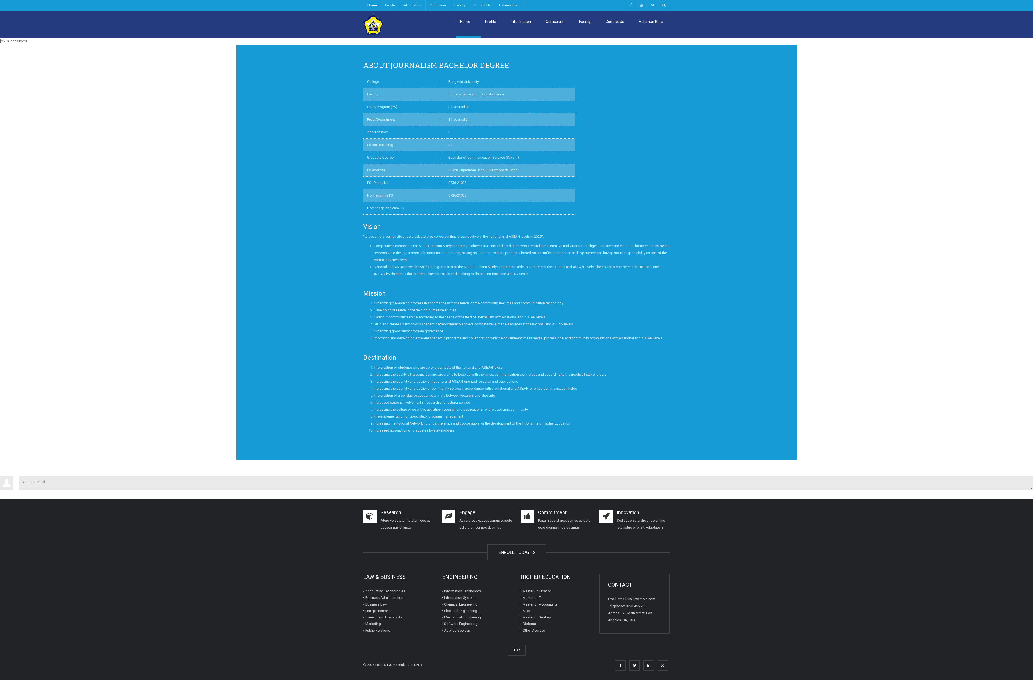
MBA (526, 611)
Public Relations (377, 630)
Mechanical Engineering (462, 617)
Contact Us (482, 5)
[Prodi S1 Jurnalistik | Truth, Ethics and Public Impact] (373, 24)
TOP (517, 650)
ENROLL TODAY (515, 552)
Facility (459, 5)
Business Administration (384, 598)
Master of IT (532, 598)
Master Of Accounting (540, 604)
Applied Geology (457, 630)
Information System (459, 598)
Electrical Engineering (460, 611)
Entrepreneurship (378, 611)
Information (412, 5)
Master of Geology (537, 617)
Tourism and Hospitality (383, 617)
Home (372, 5)
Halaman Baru (510, 5)
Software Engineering (460, 624)
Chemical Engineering (460, 604)
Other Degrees (534, 630)
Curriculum (438, 5)
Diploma (529, 624)
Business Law (376, 604)
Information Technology (462, 591)
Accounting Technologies (385, 591)
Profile (390, 5)
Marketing (373, 624)
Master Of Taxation (537, 591)
